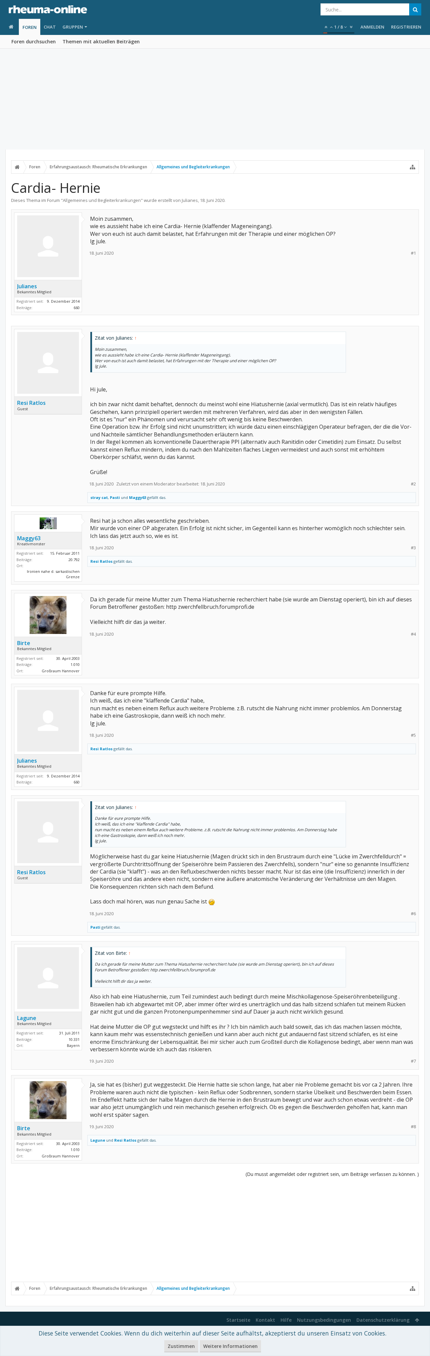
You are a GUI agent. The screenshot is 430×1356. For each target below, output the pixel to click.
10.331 (74, 1039)
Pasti (115, 497)
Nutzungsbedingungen (324, 1320)
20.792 (74, 559)
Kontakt (265, 1320)
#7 (413, 1061)
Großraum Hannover (61, 670)
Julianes (190, 200)
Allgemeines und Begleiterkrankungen (102, 200)
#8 (413, 1127)
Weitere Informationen (230, 1346)
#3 (413, 548)
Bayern (73, 1045)
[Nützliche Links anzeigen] (412, 167)
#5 (413, 735)
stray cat (99, 497)
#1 (413, 253)
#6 (413, 914)
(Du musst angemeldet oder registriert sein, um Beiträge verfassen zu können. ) (332, 1174)
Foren (30, 27)
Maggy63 (137, 497)
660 (77, 307)
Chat (50, 27)
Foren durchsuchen (33, 41)
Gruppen (72, 27)
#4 (413, 634)
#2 (413, 484)
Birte (23, 643)
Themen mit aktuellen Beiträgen (101, 41)
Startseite (238, 1320)
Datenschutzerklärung (383, 1320)
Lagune (26, 1018)
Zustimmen (181, 1346)
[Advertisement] (215, 99)
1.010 (75, 664)
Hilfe (286, 1320)
